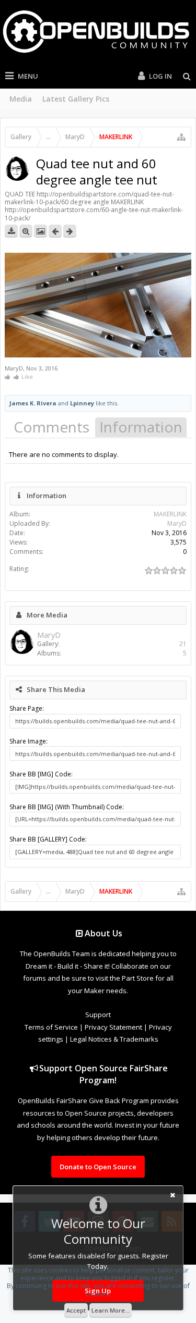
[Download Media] (11, 231)
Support (98, 1014)
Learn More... (110, 1310)
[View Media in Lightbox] (40, 231)
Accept (76, 1310)
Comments (51, 427)
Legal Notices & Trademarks (114, 1039)
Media (20, 99)
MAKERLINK (170, 514)
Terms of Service (51, 1027)
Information (140, 427)
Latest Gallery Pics (75, 99)
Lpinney (82, 403)
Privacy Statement (113, 1027)
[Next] (69, 231)
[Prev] (55, 231)
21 (183, 643)
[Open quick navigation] (181, 137)
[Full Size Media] (25, 231)
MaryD (14, 368)
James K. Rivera (32, 403)
